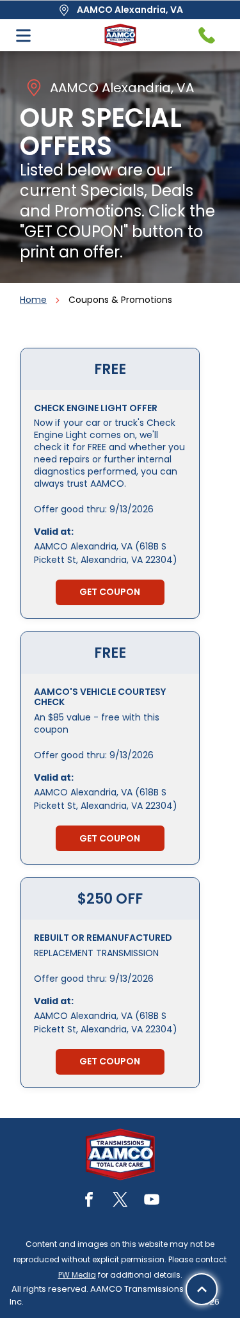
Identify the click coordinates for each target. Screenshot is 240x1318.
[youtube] (152, 1201)
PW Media (77, 1274)
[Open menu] (23, 36)
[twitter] (120, 1201)
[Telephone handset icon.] (207, 35)
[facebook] (89, 1201)
